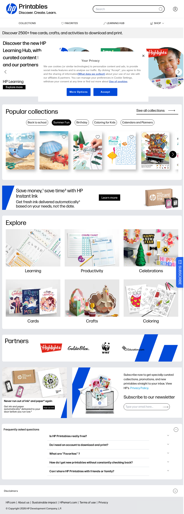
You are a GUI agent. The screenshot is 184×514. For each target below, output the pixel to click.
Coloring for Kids (104, 122)
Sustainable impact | (46, 502)
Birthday (81, 122)
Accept (105, 91)
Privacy (103, 502)
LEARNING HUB (115, 23)
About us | (25, 502)
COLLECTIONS (27, 23)
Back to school (37, 122)
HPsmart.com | (70, 502)
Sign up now (49, 407)
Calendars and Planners (137, 122)
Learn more (110, 197)
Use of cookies (118, 81)
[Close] (143, 56)
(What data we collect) (91, 73)
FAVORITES (71, 23)
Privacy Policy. (139, 388)
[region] (93, 76)
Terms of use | (89, 502)
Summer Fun (61, 122)
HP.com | (12, 502)
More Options (79, 91)
